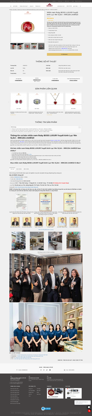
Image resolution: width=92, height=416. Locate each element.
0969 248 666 (65, 50)
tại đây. (30, 154)
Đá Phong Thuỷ (61, 6)
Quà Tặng (75, 6)
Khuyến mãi (31, 392)
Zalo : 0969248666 (70, 369)
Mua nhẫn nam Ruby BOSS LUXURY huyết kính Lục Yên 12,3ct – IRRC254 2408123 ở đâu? (30, 131)
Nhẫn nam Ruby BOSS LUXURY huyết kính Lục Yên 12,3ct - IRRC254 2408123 (73, 113)
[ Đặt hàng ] (50, 20)
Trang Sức (37, 6)
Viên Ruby (21, 141)
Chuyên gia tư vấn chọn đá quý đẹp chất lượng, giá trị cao (30, 356)
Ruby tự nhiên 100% (55, 140)
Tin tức (54, 1)
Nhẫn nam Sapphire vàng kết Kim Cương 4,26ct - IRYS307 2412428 (36, 113)
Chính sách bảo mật (14, 388)
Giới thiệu (15, 6)
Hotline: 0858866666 (22, 369)
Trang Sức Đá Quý (23, 6)
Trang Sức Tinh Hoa (21, 9)
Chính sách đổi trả (13, 396)
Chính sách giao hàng (14, 392)
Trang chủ (31, 388)
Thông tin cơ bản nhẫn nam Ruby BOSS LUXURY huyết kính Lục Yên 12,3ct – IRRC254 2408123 (31, 128)
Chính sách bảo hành (14, 397)
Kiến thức (67, 1)
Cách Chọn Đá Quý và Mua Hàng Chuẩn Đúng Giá (26, 187)
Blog (73, 1)
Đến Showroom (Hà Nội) (15, 403)
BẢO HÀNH (26, 169)
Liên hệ (30, 394)
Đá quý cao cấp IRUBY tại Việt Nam (23, 357)
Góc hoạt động (32, 390)
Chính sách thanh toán (14, 390)
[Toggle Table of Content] (79, 127)
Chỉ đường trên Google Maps (60, 183)
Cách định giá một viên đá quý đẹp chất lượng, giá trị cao (27, 358)
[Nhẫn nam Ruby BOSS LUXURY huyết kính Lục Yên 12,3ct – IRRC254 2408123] (13, 46)
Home (10, 9)
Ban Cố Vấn (69, 6)
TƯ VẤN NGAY (64, 54)
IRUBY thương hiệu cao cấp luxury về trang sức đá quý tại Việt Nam (32, 354)
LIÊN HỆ (12, 169)
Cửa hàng (14, 9)
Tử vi (29, 396)
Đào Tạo (60, 1)
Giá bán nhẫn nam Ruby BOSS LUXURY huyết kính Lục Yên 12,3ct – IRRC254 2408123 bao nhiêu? (32, 130)
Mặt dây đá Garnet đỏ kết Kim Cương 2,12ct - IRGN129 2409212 (55, 113)
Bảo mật (38, 390)
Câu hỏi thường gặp (14, 401)
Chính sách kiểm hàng (14, 394)
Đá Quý (31, 6)
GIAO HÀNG (19, 169)
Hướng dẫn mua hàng (14, 399)
